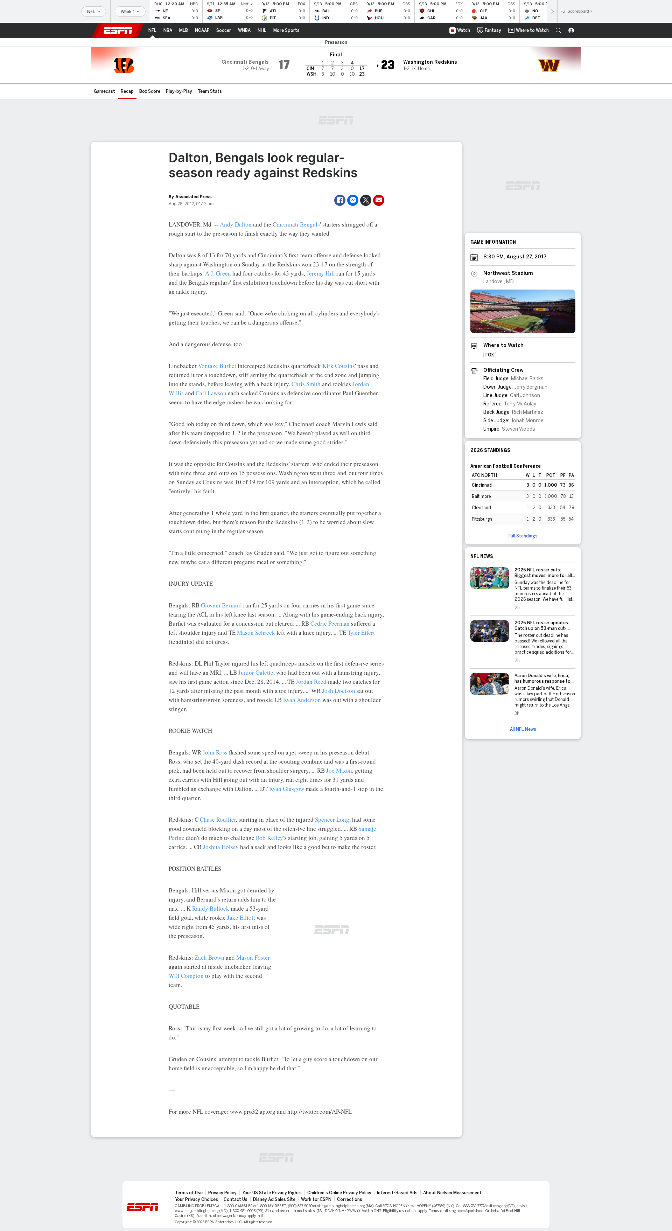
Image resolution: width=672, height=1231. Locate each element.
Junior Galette (255, 672)
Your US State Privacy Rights (272, 1192)
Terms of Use (189, 1192)
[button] (558, 30)
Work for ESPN (316, 1199)
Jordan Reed (311, 681)
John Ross (215, 752)
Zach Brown (209, 957)
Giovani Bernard (221, 605)
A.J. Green (218, 273)
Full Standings (523, 536)
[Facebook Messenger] (352, 200)
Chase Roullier (218, 819)
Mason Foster (253, 957)
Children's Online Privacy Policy (339, 1192)
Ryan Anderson (302, 700)
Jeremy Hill (321, 273)
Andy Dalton (236, 224)
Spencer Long (332, 819)
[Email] (378, 200)
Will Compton (186, 976)
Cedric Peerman (330, 623)
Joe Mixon (339, 770)
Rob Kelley (269, 838)
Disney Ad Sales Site (274, 1199)
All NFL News (523, 729)
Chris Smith (306, 384)
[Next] (552, 11)
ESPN (118, 30)
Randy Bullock (210, 908)
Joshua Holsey (221, 847)
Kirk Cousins (338, 366)
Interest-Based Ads (397, 1192)
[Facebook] (339, 200)
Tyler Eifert (361, 632)
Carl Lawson (211, 393)
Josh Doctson (338, 691)
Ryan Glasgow (286, 789)
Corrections (349, 1199)
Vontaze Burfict (217, 366)
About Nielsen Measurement (452, 1192)
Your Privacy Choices (196, 1199)
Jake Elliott (241, 917)
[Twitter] (365, 200)
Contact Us (235, 1199)
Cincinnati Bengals (296, 224)
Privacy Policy (222, 1192)
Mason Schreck (256, 632)
